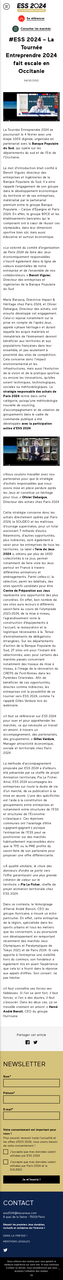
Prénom (9, 1093)
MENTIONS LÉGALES (16, 1241)
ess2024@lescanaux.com (20, 1212)
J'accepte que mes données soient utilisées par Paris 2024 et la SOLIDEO (33, 1165)
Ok (31, 1275)
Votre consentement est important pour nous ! (29, 1131)
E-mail (8, 1109)
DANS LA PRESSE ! (15, 1235)
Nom (7, 1076)
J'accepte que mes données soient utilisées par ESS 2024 (33, 1153)
